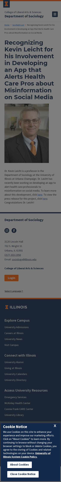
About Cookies (19, 465)
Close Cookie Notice (23, 474)
